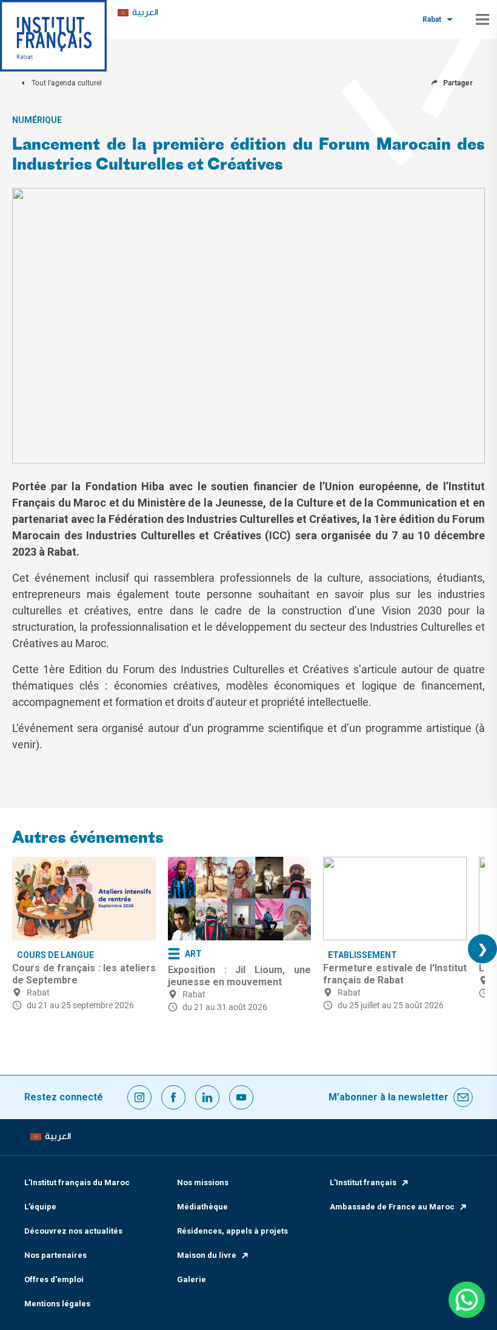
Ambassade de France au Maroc (392, 1206)
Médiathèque (202, 1206)
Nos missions (202, 1182)
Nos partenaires (55, 1255)
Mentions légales (57, 1303)
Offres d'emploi (54, 1279)
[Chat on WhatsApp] (467, 1300)
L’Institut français (363, 1182)
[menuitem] (138, 13)
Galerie (191, 1279)
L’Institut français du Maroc (77, 1182)
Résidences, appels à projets (232, 1230)
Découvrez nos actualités (73, 1230)
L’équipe (40, 1206)
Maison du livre (206, 1255)
